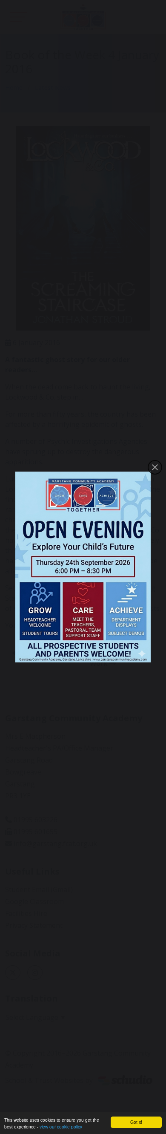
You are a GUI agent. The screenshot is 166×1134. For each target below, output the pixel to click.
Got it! (136, 1122)
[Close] (155, 467)
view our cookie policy (61, 1126)
